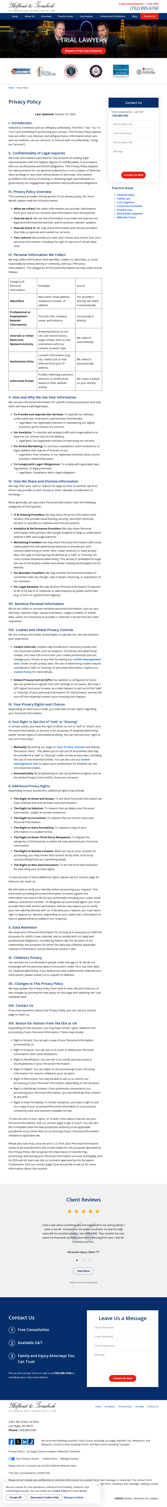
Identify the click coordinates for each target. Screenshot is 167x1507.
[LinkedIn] (25, 1442)
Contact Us (149, 16)
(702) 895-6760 (144, 8)
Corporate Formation (129, 206)
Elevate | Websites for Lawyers (137, 1498)
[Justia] (31, 1442)
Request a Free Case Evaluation (83, 50)
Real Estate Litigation (130, 213)
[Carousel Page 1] (77, 1260)
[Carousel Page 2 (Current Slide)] (83, 1260)
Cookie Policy (23, 672)
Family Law (123, 198)
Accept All (15, 1497)
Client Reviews (83, 1199)
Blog (134, 16)
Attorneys (46, 16)
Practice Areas (65, 16)
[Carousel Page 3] (90, 1260)
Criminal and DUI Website (112, 16)
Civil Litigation (125, 202)
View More (83, 1270)
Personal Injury (126, 194)
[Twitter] (18, 1442)
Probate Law (124, 209)
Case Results (86, 16)
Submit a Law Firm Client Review (83, 1282)
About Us (29, 16)
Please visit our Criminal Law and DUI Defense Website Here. (42, 1465)
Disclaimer (110, 1406)
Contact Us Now (133, 174)
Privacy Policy (125, 1406)
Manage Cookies (69, 1458)
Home (15, 16)
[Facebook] (11, 1442)
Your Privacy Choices (70, 747)
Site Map (139, 1406)
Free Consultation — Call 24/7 (139, 3)
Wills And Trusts (126, 217)
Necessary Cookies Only (45, 1497)
